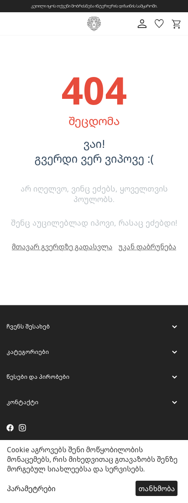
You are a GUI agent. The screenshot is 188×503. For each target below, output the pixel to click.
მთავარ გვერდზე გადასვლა (62, 247)
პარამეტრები (31, 488)
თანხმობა (157, 488)
